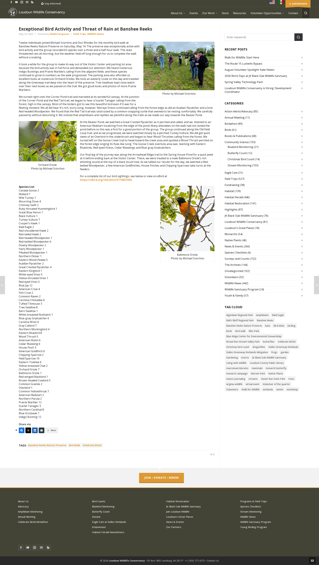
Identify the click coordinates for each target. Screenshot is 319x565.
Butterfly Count (237, 153)
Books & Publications (238, 136)
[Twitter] (28, 430)
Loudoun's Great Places (239, 228)
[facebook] (11, 1)
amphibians (262, 315)
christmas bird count (237, 346)
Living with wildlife (236, 362)
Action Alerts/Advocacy (239, 111)
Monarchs (231, 234)
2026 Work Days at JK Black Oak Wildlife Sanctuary (256, 76)
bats (267, 325)
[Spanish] (281, 2)
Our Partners (173, 527)
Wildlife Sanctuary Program (242, 289)
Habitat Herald (234, 197)
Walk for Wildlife (251, 389)
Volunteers (231, 277)
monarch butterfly (276, 368)
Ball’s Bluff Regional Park (240, 320)
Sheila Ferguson (59, 34)
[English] (272, 2)
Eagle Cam (231, 172)
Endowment (99, 527)
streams (253, 378)
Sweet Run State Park (273, 378)
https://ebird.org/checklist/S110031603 (106, 180)
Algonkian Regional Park (239, 315)
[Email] (41, 430)
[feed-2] (32, 1)
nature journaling (235, 378)
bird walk (74, 445)
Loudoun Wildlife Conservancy (243, 222)
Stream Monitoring (240, 165)
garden (285, 352)
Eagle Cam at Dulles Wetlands (109, 521)
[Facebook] (21, 430)
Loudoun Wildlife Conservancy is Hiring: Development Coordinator (258, 90)
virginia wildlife (234, 384)
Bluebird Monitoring (240, 147)
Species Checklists (236, 252)
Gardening (232, 357)
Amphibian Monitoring (30, 511)
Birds (228, 130)
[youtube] (17, 1)
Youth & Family (234, 295)
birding (291, 325)
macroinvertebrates (237, 368)
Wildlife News (95, 34)
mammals (257, 368)
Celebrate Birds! (92, 445)
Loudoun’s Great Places (179, 516)
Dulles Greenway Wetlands (283, 346)
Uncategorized (234, 271)
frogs (274, 352)
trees (291, 378)
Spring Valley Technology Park (244, 82)
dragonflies (259, 346)
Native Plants (233, 240)
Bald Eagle (278, 315)
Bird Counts (98, 501)
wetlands (268, 389)
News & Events (234, 246)
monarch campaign (237, 373)
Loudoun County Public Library (267, 362)
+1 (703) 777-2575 (195, 560)
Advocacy (23, 506)
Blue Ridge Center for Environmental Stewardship (253, 336)
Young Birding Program (253, 527)
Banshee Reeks (265, 320)
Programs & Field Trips (253, 501)
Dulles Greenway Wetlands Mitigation (247, 352)
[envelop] (27, 1)
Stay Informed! (53, 3)
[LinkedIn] (35, 430)
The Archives (233, 265)
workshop (292, 389)
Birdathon (231, 124)
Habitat (229, 191)
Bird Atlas (278, 325)
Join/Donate (299, 3)
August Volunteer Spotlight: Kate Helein (249, 70)
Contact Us (213, 560)
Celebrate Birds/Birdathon (33, 521)
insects (245, 357)
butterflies (268, 341)
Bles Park (254, 331)
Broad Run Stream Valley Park (243, 341)
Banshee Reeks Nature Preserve (47, 445)
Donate (96, 516)
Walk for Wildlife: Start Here (242, 57)
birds (229, 331)
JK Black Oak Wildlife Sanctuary (244, 215)
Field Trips (79, 34)
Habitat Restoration (237, 203)
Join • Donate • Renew (161, 477)
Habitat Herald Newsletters (108, 532)
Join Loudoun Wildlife (177, 511)
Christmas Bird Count (241, 159)
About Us (23, 501)
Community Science (237, 142)
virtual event (252, 384)
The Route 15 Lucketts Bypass (243, 63)
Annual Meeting (235, 117)
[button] (298, 37)
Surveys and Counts (237, 259)
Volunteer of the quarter (276, 384)
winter (279, 389)
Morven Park (258, 373)
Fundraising (232, 185)
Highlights (231, 209)
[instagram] (22, 1)
